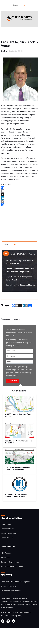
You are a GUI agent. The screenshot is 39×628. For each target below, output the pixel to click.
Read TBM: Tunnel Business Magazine (15, 581)
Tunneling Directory (8, 586)
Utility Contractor (17, 604)
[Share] (19, 204)
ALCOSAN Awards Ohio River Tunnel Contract (18, 415)
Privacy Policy (16, 615)
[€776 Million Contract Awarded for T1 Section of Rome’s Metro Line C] (20, 457)
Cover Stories (6, 524)
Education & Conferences (11, 590)
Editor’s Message (7, 538)
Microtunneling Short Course (12, 566)
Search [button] (25, 5)
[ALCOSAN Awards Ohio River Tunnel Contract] (20, 404)
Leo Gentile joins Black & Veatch (19, 44)
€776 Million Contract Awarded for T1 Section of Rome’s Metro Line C (19, 469)
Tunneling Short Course (10, 562)
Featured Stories (7, 529)
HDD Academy (6, 553)
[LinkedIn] (19, 198)
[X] (19, 194)
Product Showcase (8, 533)
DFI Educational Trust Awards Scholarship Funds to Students (16, 495)
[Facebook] (19, 187)
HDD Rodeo (5, 557)
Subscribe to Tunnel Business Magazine (21, 285)
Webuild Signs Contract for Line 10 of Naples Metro (18, 442)
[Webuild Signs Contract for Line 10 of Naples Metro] (20, 430)
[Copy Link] (19, 201)
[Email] (19, 191)
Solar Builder (23, 601)
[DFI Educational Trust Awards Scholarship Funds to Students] (20, 484)
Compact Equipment (9, 601)
